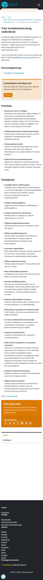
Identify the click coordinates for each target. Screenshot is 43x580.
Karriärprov (7, 440)
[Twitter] (10, 423)
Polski (3, 552)
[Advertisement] (21, 467)
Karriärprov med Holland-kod (11, 525)
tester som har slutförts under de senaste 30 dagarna (20, 10)
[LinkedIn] (14, 423)
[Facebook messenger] (22, 423)
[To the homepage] (9, 5)
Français (4, 537)
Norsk (3, 550)
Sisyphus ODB (12, 396)
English (4, 532)
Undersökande (19, 73)
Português (4, 547)
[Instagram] (18, 423)
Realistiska (8, 73)
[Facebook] (6, 423)
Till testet (8, 95)
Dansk (3, 558)
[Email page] (30, 423)
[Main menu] (39, 5)
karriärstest (26, 57)
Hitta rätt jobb (6, 520)
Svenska (4, 555)
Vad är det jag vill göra (9, 522)
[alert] (3, 576)
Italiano (3, 545)
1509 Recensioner (19, 565)
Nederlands (5, 540)
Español (4, 534)
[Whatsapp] (26, 423)
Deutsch (4, 542)
